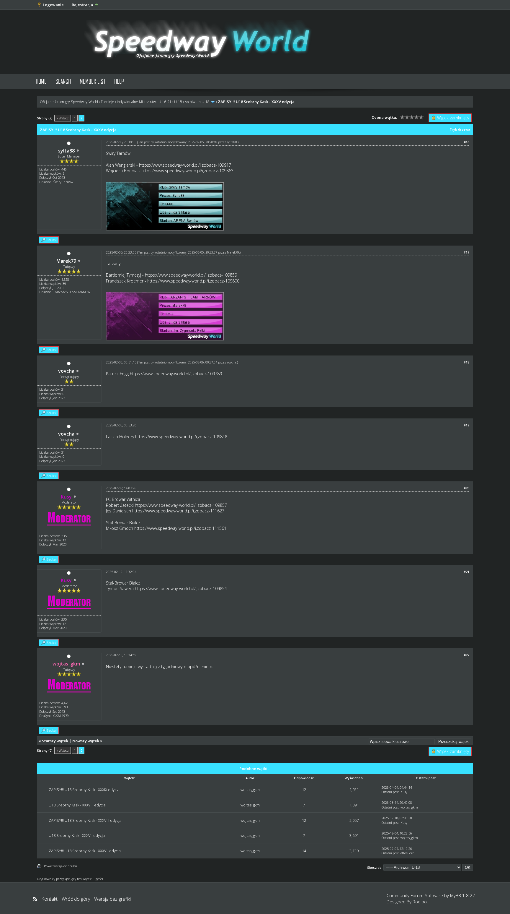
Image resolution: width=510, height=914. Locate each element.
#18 (466, 362)
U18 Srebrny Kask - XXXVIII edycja (77, 805)
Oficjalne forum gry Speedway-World (69, 101)
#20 (466, 488)
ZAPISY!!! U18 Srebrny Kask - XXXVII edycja (85, 850)
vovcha (66, 371)
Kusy (404, 792)
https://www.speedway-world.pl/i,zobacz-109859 (191, 275)
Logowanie (53, 4)
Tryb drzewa (459, 129)
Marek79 (66, 261)
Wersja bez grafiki (112, 899)
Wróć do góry (76, 899)
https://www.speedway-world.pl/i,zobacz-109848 (181, 436)
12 (304, 789)
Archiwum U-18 (197, 101)
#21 (466, 571)
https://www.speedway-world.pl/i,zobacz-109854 (181, 588)
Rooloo (420, 902)
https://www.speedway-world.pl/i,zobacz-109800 (193, 281)
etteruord (407, 853)
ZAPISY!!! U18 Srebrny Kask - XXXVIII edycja (85, 820)
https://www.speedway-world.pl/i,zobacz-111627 (178, 511)
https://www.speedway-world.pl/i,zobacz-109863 (187, 170)
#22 (466, 655)
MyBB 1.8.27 (462, 895)
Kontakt (49, 899)
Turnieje (107, 101)
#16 (466, 142)
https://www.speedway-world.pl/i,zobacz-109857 (181, 505)
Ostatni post (390, 792)
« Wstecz (62, 118)
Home (41, 81)
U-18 (178, 101)
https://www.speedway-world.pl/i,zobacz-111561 (180, 528)
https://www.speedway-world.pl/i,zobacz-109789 (176, 373)
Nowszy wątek (85, 740)
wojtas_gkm (250, 789)
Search (63, 81)
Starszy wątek (55, 740)
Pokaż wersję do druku (60, 866)
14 (304, 850)
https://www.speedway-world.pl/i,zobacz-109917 (185, 165)
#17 (466, 252)
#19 (466, 425)
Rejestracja (82, 4)
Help (119, 81)
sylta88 (66, 150)
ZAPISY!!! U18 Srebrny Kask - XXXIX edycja (84, 789)
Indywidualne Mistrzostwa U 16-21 (144, 101)
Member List (92, 81)
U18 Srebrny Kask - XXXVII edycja (77, 835)
